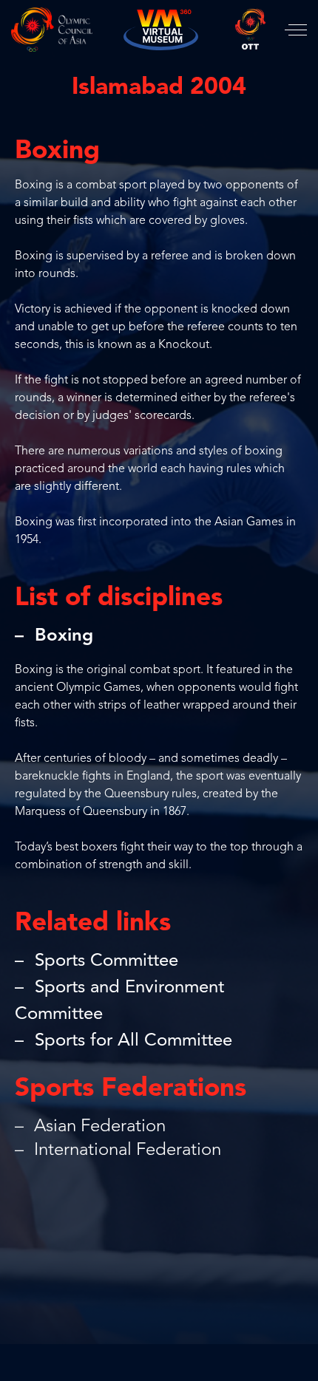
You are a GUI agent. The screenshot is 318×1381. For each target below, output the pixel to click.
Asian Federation (98, 1127)
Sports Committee (106, 961)
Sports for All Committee (133, 1041)
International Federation (125, 1150)
